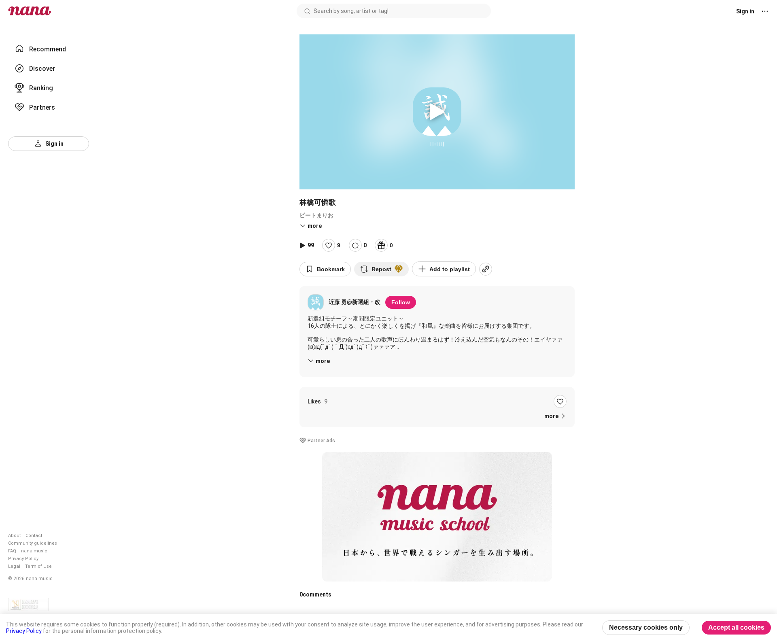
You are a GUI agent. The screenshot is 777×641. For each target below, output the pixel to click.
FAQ (12, 551)
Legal (14, 566)
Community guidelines (32, 543)
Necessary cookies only (646, 627)
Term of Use (38, 566)
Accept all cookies (736, 627)
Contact (33, 535)
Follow (400, 302)
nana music (34, 551)
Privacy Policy (23, 558)
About (14, 535)
